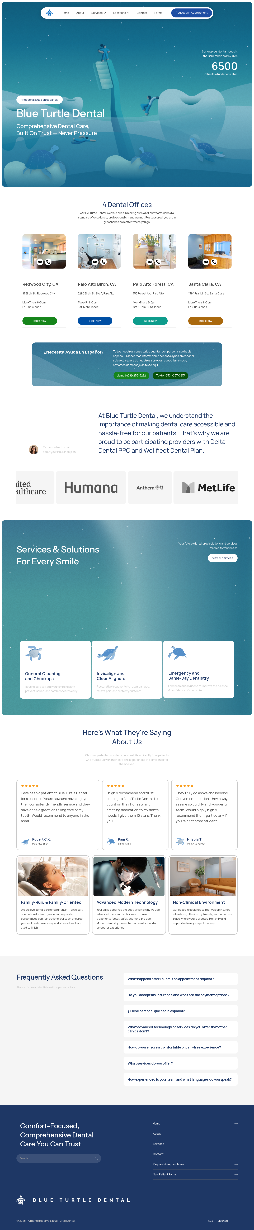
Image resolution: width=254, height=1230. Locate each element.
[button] (98, 13)
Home (65, 13)
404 (210, 1221)
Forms (158, 13)
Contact (142, 13)
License (223, 1221)
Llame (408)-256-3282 (131, 375)
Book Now (40, 321)
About (80, 13)
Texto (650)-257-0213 (170, 375)
